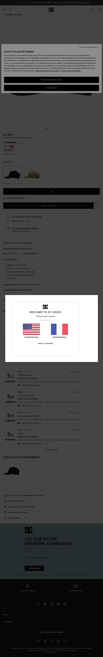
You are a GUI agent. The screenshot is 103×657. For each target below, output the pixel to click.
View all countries (45, 343)
